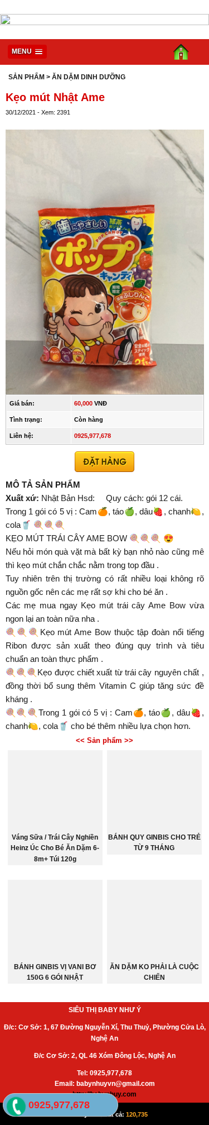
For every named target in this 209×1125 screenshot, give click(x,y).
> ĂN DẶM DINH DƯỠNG (85, 77)
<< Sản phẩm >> (104, 740)
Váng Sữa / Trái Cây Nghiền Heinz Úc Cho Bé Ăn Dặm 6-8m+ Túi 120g (55, 847)
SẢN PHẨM (26, 77)
